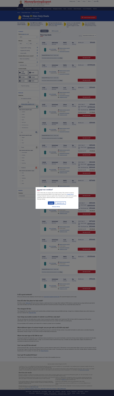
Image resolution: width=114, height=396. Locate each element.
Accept (51, 203)
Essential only (61, 203)
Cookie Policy (70, 194)
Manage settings (56, 206)
